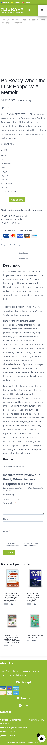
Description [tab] (23, 253)
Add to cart (27, 199)
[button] (42, 32)
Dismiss (23, 21)
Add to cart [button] (33, 548)
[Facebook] (20, 705)
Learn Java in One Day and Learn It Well (35, 536)
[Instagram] (27, 705)
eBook (11, 245)
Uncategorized (19, 245)
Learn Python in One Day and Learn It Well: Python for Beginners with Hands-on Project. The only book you (11, 497)
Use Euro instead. (30, 15)
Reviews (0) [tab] (23, 259)
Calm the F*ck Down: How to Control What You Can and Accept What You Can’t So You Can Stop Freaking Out (12, 539)
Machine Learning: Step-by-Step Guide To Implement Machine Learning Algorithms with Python (34, 497)
